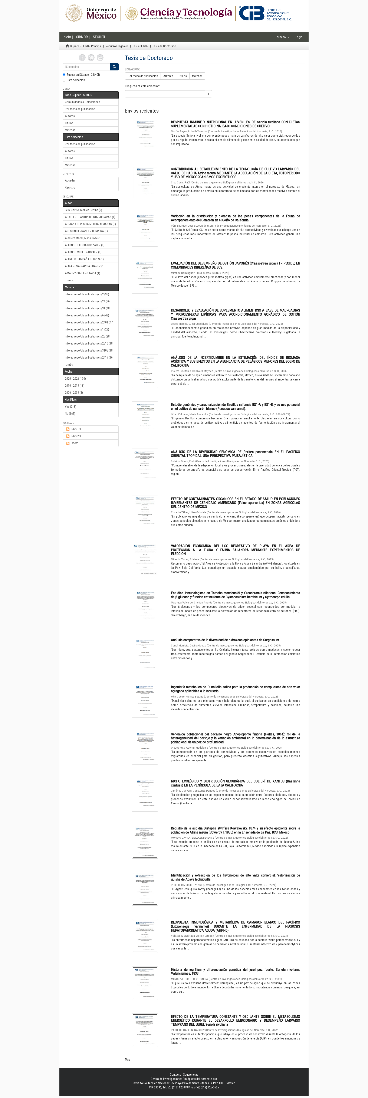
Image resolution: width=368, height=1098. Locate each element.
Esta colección (76, 80)
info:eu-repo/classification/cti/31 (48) (88, 308)
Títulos (69, 123)
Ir (208, 94)
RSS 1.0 (76, 429)
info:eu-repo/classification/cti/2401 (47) (89, 322)
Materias (70, 130)
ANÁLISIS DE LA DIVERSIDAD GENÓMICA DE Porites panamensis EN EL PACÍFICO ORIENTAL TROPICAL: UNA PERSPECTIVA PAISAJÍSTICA (235, 454)
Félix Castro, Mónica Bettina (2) (83, 210)
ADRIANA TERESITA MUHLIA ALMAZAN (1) (90, 224)
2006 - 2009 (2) (74, 392)
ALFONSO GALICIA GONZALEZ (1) (84, 245)
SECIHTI (99, 37)
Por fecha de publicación (80, 109)
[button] (282, 37)
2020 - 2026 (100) (75, 378)
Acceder (70, 180)
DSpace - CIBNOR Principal (86, 46)
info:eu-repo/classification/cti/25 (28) (88, 336)
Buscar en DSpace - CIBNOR (83, 74)
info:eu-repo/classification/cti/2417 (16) (89, 357)
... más (69, 280)
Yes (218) (70, 406)
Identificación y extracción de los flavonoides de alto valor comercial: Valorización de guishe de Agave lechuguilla (235, 877)
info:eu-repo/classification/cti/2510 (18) (89, 343)
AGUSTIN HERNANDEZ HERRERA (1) (86, 231)
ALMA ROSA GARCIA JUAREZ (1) (85, 266)
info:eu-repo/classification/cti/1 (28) (87, 329)
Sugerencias (190, 1074)
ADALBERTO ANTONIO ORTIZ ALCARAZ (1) (90, 217)
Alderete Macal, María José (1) (83, 238)
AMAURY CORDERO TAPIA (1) (82, 273)
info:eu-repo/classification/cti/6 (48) (87, 315)
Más (127, 1059)
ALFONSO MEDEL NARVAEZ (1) (83, 252)
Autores (70, 116)
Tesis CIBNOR (140, 46)
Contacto (175, 1074)
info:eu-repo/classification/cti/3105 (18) (89, 350)
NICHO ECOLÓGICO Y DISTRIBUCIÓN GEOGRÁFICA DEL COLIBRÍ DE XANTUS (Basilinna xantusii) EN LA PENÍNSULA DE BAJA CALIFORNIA (235, 783)
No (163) (70, 413)
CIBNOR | (83, 37)
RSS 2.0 (76, 436)
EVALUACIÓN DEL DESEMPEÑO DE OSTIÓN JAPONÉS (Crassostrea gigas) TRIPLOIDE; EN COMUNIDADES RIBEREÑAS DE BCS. (235, 265)
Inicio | (68, 37)
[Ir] (114, 66)
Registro (70, 187)
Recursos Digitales (117, 46)
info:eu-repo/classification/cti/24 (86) (88, 301)
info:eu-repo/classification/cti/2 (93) (87, 294)
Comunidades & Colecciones (82, 102)
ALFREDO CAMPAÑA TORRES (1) (84, 259)
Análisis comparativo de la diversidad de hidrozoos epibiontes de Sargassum (225, 640)
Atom (75, 443)
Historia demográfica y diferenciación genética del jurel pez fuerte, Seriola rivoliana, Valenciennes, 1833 (235, 971)
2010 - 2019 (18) (74, 385)
